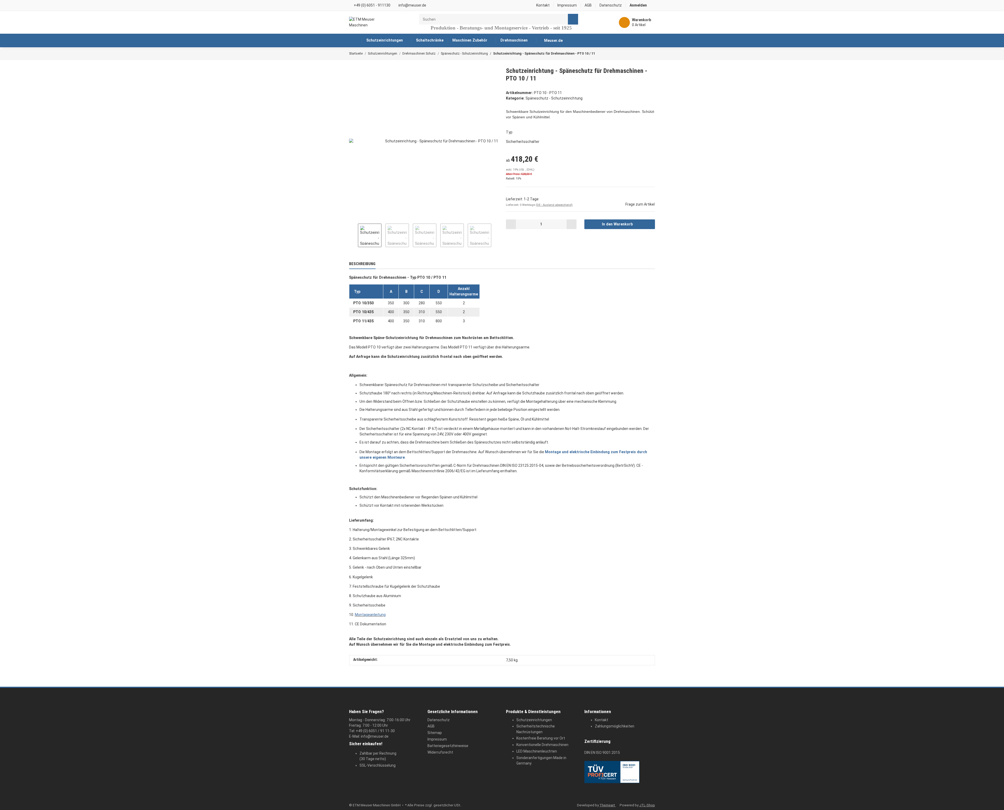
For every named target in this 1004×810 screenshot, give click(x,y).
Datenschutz (611, 5)
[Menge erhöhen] (571, 224)
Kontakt (543, 5)
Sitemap (434, 733)
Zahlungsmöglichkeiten (614, 726)
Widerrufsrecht (440, 752)
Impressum (567, 5)
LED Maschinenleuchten (536, 751)
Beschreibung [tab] (362, 263)
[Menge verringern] (511, 224)
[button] (640, 5)
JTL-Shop (647, 805)
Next (495, 235)
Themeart (608, 805)
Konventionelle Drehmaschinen (542, 745)
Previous (353, 235)
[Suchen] (573, 19)
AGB (588, 5)
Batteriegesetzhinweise (447, 746)
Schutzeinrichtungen (534, 720)
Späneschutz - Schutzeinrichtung (554, 98)
